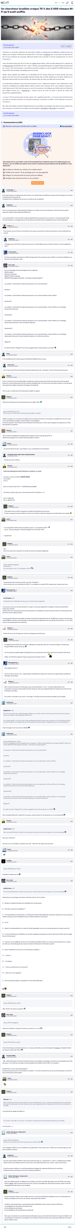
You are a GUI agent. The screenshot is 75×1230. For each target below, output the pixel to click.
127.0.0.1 (8, 376)
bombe (57, 1048)
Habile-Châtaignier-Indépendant (16, 1132)
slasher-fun (10, 364)
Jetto (8, 353)
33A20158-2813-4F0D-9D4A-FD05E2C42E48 (21, 454)
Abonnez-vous (37, 183)
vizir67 (8, 519)
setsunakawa (12, 252)
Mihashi (9, 628)
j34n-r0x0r (11, 265)
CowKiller (9, 860)
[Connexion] (67, 3)
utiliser (11, 1183)
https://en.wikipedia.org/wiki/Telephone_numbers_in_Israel (22, 471)
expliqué (47, 54)
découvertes (9, 66)
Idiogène (8, 396)
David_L (9, 225)
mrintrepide (9, 190)
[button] (72, 3)
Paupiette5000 (10, 1055)
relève (34, 63)
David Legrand (8, 45)
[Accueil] (5, 3)
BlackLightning (10, 590)
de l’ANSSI (44, 108)
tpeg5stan (9, 205)
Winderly (8, 430)
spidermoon (9, 702)
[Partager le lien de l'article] (5, 1227)
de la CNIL (53, 108)
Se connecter (67, 126)
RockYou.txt (25, 90)
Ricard (9, 443)
